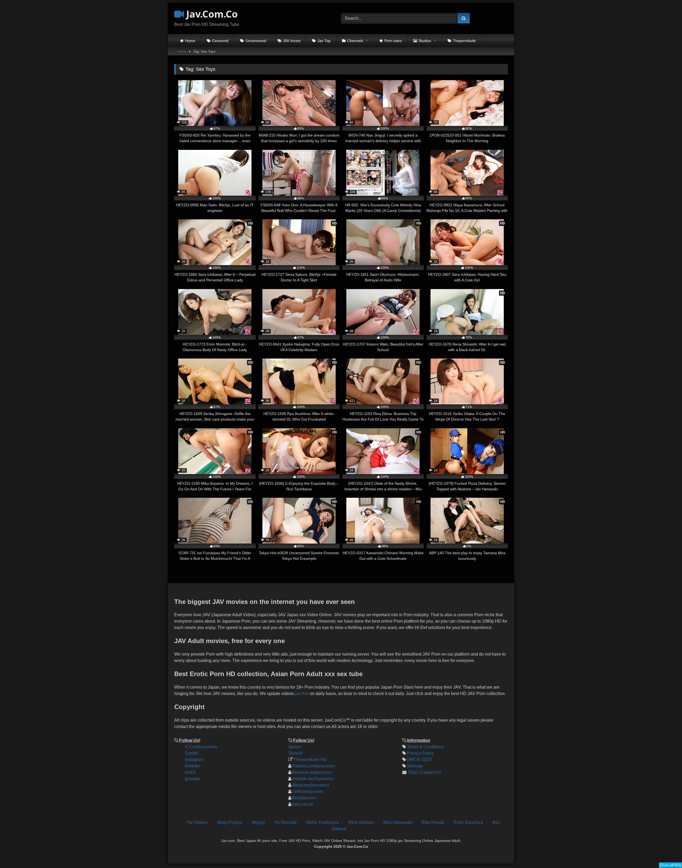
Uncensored (256, 41)
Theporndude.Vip (309, 759)
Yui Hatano (197, 822)
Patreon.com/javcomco (313, 766)
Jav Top (324, 41)
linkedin (192, 766)
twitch (190, 772)
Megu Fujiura (229, 822)
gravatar (192, 778)
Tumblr (191, 753)
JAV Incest (292, 41)
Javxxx (294, 746)
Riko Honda (432, 822)
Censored (220, 41)
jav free (302, 693)
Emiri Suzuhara (468, 822)
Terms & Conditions (425, 746)
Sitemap (415, 766)
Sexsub (295, 753)
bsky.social (302, 804)
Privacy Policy (420, 753)
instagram (194, 759)
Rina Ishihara (361, 822)
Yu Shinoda (285, 822)
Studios (425, 41)
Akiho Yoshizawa (322, 822)
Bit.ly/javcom (304, 798)
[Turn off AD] (670, 865)
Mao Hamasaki (397, 822)
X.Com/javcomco (201, 746)
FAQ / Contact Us (424, 772)
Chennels (355, 41)
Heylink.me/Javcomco (313, 778)
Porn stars (393, 41)
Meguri (258, 822)
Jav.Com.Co (211, 13)
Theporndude (464, 41)
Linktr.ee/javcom (307, 791)
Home (190, 41)
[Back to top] (673, 828)
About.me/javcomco (310, 785)
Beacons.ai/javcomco (312, 772)
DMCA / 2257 (419, 759)
